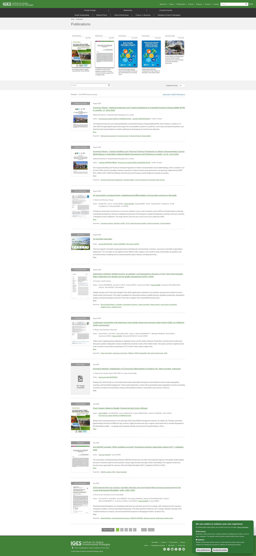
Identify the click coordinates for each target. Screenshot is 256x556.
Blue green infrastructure (155, 353)
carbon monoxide (143, 304)
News (171, 4)
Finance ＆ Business (143, 15)
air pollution (118, 304)
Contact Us (181, 545)
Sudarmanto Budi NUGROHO (108, 377)
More (94, 132)
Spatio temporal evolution (138, 223)
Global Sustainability (81, 15)
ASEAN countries (106, 472)
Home (72, 19)
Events (190, 4)
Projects (199, 4)
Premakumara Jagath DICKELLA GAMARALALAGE (115, 119)
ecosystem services (107, 223)
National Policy (101, 15)
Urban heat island (106, 353)
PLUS (128, 223)
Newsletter (155, 542)
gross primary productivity (168, 304)
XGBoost (131, 353)
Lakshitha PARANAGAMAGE (141, 119)
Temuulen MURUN (104, 455)
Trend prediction (165, 223)
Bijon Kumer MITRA (132, 244)
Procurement (173, 542)
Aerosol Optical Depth (107, 304)
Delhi (165, 353)
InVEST (122, 223)
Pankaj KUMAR (129, 204)
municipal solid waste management (112, 180)
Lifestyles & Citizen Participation (169, 15)
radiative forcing (106, 307)
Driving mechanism (153, 223)
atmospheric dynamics (130, 304)
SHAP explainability (141, 353)
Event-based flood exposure (121, 518)
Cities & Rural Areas (121, 15)
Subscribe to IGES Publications (174, 94)
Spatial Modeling (106, 518)
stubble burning (116, 307)
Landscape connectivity (120, 353)
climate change (155, 304)
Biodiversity (128, 10)
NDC (113, 472)
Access (182, 542)
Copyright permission (158, 545)
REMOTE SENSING (136, 518)
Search (247, 3)
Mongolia (117, 223)
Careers (208, 4)
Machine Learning (149, 518)
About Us (163, 4)
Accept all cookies (220, 550)
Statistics (201, 540)
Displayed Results (172, 85)
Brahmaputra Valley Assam (164, 518)
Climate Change (90, 10)
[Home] (34, 4)
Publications (180, 4)
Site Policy (171, 545)
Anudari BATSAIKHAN (105, 244)
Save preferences (203, 550)
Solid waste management (109, 136)
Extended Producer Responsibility (140, 136)
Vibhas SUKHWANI (120, 244)
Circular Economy (165, 10)
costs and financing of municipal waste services (150, 180)
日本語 (251, 4)
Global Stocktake (121, 472)
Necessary (202, 531)
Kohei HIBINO (103, 413)
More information (243, 527)
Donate (216, 4)
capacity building (129, 180)
